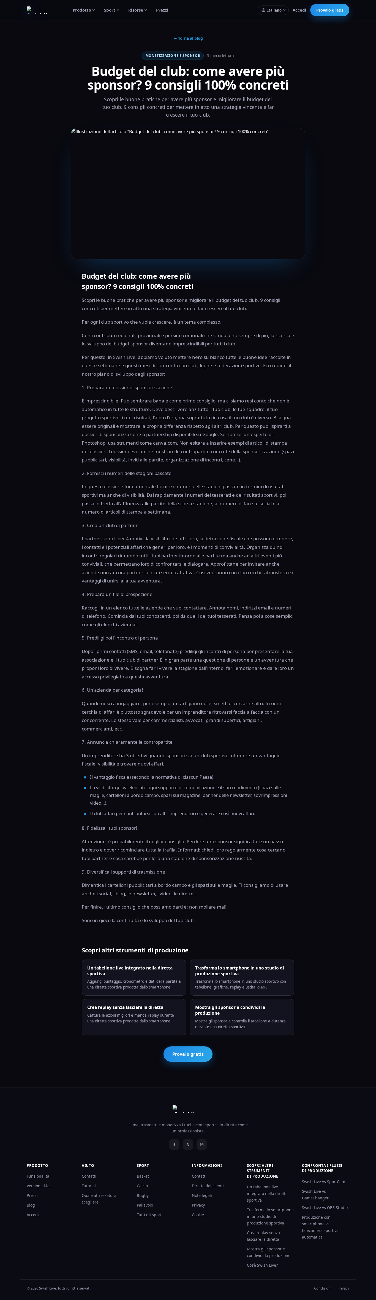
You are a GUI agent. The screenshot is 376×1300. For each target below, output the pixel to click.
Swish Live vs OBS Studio (325, 1207)
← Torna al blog (188, 38)
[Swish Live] (42, 10)
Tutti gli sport (149, 1214)
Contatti (89, 1176)
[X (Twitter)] (188, 1144)
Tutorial (89, 1185)
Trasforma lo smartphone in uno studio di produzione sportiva (270, 1216)
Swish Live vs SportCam (323, 1181)
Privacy (198, 1205)
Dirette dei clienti (208, 1185)
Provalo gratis (329, 10)
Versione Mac (39, 1185)
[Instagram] (202, 1144)
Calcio (142, 1185)
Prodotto (82, 10)
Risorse (135, 10)
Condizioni (322, 1288)
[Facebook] (174, 1144)
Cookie (198, 1214)
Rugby (143, 1195)
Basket (143, 1176)
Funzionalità (38, 1176)
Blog (31, 1205)
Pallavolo (145, 1205)
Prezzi (162, 10)
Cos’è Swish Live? (262, 1265)
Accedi (299, 10)
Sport (109, 10)
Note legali (202, 1195)
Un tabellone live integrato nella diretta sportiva (267, 1193)
